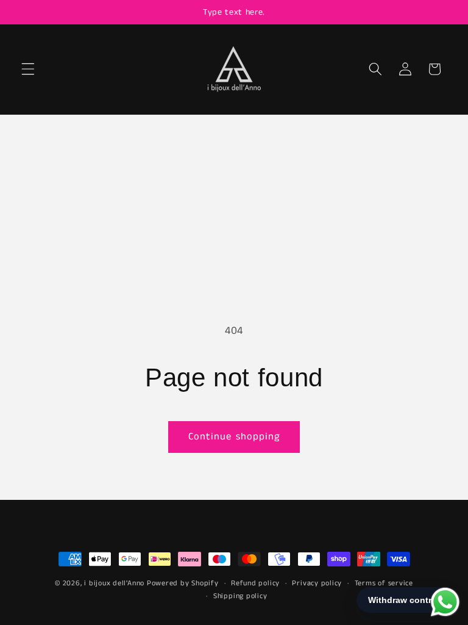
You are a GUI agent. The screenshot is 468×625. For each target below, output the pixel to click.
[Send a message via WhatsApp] (445, 602)
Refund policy (255, 583)
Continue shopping (234, 437)
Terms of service (384, 583)
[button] (28, 69)
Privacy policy (317, 583)
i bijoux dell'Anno (115, 583)
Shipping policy (240, 596)
